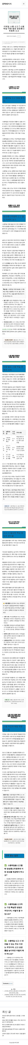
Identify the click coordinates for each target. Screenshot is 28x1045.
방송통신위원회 (6, 329)
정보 (14, 989)
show (10, 983)
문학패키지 (7, 4)
